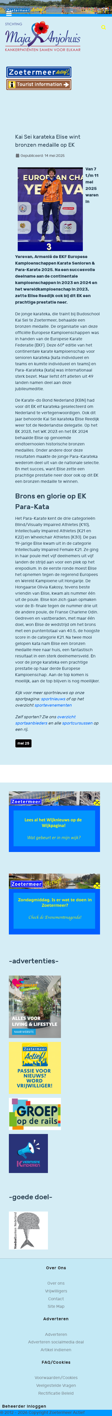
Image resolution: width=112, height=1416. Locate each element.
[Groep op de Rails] (35, 1113)
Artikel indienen (56, 1350)
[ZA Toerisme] (38, 78)
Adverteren (56, 1334)
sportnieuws (53, 699)
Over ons (56, 1283)
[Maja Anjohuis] (43, 36)
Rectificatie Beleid (56, 1393)
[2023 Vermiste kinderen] (28, 1153)
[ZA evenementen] (54, 903)
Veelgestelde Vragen (56, 1385)
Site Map (56, 1306)
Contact (56, 1299)
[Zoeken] (103, 27)
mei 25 (23, 743)
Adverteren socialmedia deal (56, 1342)
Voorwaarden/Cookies (56, 1377)
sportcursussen (77, 723)
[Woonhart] (35, 1006)
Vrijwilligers (56, 1291)
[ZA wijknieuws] (54, 821)
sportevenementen (53, 705)
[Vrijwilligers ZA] (35, 1067)
